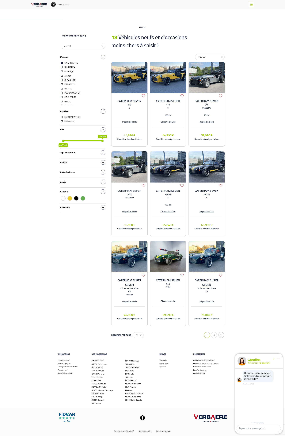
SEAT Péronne (130, 387)
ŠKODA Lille (129, 364)
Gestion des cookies (163, 431)
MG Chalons (96, 403)
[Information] (273, 359)
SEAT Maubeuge (98, 370)
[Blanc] (63, 198)
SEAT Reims (129, 370)
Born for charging (199, 370)
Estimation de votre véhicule (203, 360)
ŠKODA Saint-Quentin (133, 400)
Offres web (163, 363)
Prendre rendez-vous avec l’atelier (205, 363)
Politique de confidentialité (68, 366)
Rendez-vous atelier (65, 373)
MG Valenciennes (98, 393)
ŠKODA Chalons (98, 400)
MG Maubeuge (97, 396)
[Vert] (83, 198)
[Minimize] (278, 359)
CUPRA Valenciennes (133, 396)
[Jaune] (70, 198)
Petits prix (163, 360)
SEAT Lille (129, 377)
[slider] (63, 141)
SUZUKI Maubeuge (99, 383)
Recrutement (62, 370)
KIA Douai (129, 390)
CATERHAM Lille (98, 374)
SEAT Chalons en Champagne (102, 390)
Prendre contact (199, 373)
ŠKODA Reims (97, 367)
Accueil (142, 27)
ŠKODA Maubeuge (132, 361)
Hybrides (162, 366)
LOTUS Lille (129, 374)
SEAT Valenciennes (132, 367)
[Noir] (76, 198)
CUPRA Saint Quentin (133, 383)
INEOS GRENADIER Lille (134, 393)
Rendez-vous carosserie (202, 366)
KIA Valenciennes (98, 360)
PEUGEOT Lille (97, 377)
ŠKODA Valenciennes (99, 364)
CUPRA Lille (96, 380)
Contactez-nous (63, 360)
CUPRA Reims (130, 380)
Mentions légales (64, 363)
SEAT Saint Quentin (99, 387)
